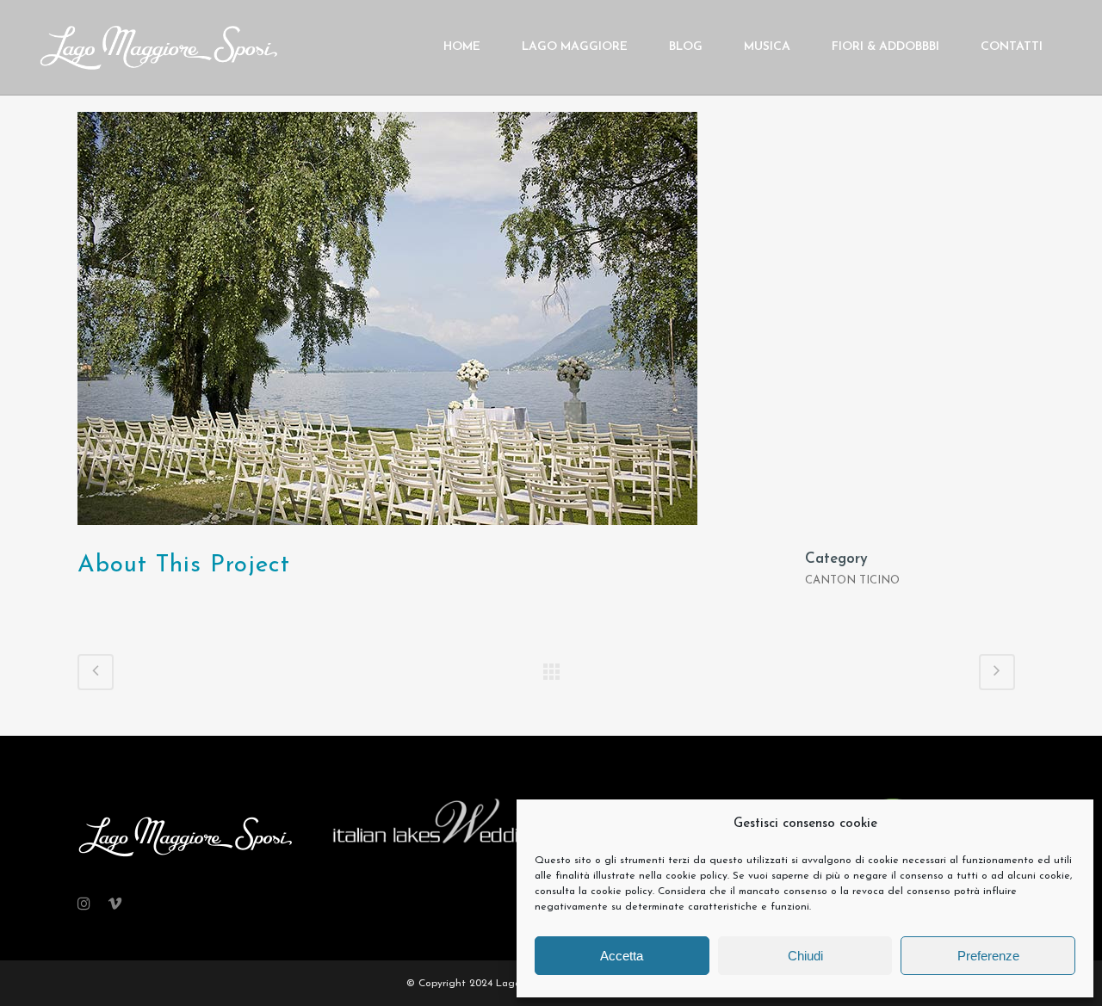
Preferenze (988, 955)
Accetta (621, 955)
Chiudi (805, 955)
